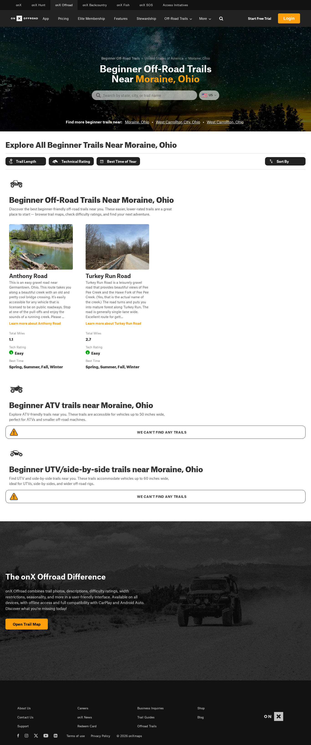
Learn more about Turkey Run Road (117, 298)
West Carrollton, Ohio (225, 122)
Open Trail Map (27, 624)
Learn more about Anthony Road (40, 298)
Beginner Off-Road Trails (120, 58)
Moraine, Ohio (137, 122)
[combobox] (148, 95)
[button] (25, 161)
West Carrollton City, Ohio (178, 122)
